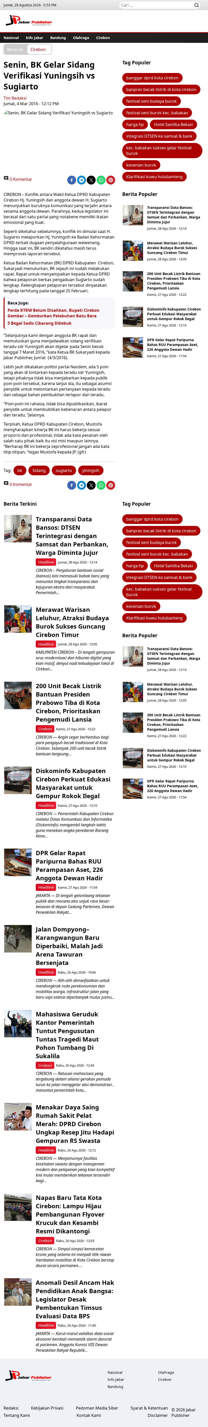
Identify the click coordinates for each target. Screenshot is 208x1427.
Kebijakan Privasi (47, 1408)
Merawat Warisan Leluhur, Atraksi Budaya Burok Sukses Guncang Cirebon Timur (172, 248)
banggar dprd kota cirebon (152, 78)
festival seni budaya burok (151, 101)
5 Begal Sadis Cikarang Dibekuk (40, 323)
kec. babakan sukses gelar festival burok (159, 150)
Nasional (11, 37)
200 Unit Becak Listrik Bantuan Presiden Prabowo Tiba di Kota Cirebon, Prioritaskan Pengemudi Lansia (173, 280)
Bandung (58, 37)
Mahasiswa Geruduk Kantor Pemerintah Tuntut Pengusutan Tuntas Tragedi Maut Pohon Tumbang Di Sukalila (67, 1035)
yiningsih (90, 470)
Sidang (39, 470)
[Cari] (196, 5)
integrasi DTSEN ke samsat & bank (159, 136)
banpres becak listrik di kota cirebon (161, 89)
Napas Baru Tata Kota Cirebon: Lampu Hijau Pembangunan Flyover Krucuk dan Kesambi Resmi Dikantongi (70, 1214)
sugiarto (64, 470)
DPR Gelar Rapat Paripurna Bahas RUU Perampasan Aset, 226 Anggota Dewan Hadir (172, 344)
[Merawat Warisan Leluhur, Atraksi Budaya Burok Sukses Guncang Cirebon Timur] (133, 251)
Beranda (15, 49)
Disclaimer (158, 1415)
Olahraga (81, 37)
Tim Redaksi (15, 98)
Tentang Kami (17, 1415)
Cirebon (103, 37)
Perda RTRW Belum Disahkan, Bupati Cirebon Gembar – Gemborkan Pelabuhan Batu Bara (53, 313)
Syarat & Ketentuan (149, 1408)
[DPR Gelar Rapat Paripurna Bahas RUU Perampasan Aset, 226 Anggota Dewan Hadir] (133, 347)
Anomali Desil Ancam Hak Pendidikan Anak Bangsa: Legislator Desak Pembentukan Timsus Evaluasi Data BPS (75, 1299)
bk (20, 470)
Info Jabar (34, 37)
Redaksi (11, 1408)
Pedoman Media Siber (97, 1408)
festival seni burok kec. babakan (157, 113)
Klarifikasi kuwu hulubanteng (154, 176)
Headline (46, 562)
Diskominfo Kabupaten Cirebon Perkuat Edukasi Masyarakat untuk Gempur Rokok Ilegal (174, 314)
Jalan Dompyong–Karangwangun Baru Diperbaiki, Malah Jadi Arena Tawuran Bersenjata (69, 946)
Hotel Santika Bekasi (173, 124)
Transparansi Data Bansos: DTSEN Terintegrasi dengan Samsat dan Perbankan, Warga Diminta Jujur (173, 214)
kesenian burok (141, 165)
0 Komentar (20, 179)
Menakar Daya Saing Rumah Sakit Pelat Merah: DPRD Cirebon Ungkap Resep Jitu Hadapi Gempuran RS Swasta (75, 1124)
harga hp (135, 124)
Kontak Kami (89, 1415)
